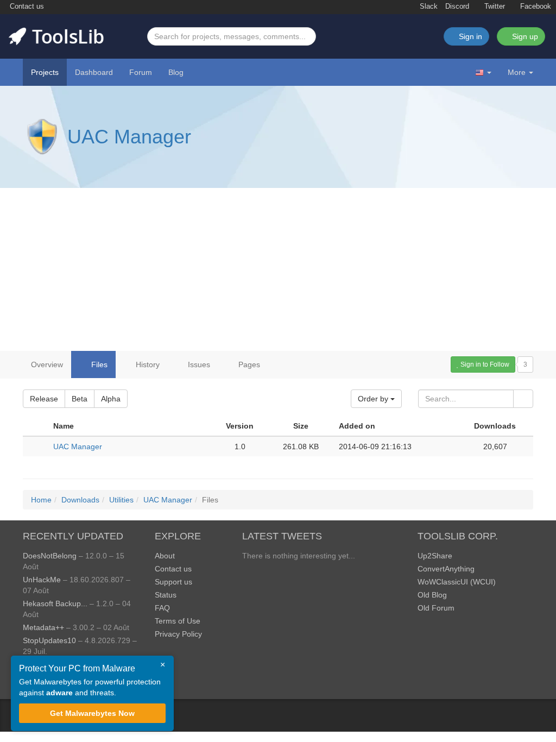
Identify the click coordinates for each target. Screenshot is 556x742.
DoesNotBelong (50, 555)
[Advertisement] (278, 269)
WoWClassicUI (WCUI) (457, 581)
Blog (176, 72)
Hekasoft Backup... (55, 603)
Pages (248, 364)
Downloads (80, 499)
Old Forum (436, 607)
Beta (79, 398)
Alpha (111, 398)
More (517, 72)
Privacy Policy (178, 634)
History (147, 364)
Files (98, 364)
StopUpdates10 (49, 640)
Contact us (26, 6)
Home (41, 499)
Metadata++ (43, 627)
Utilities (121, 499)
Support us (173, 581)
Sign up (524, 36)
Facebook (534, 6)
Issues (198, 364)
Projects (45, 72)
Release (44, 398)
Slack (428, 6)
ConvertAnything (446, 568)
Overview (47, 364)
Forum (140, 72)
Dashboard (94, 72)
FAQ (162, 607)
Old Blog (432, 594)
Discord (457, 6)
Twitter (493, 6)
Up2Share (435, 555)
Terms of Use (177, 621)
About (165, 555)
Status (165, 594)
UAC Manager (129, 136)
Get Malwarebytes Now (92, 713)
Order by (374, 398)
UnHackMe (42, 579)
